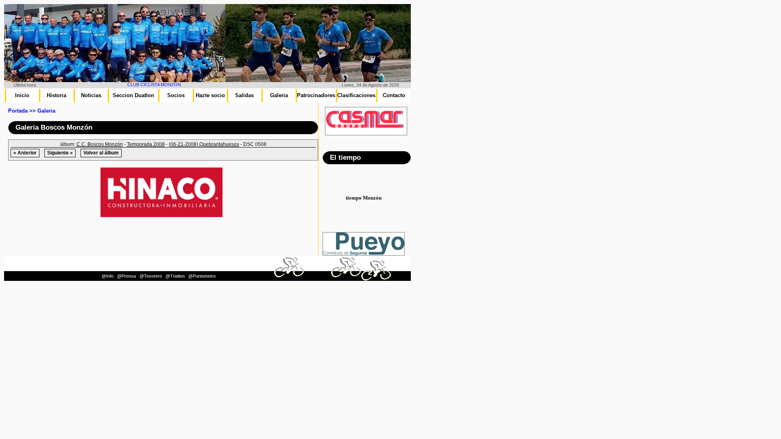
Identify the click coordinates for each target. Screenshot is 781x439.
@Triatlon (175, 276)
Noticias (91, 95)
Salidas (244, 95)
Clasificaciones (356, 95)
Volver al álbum (101, 153)
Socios (176, 95)
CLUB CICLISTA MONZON (145, 84)
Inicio (22, 95)
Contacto (394, 95)
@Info (107, 276)
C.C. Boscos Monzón (99, 144)
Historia (56, 95)
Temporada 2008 (146, 144)
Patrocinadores (316, 95)
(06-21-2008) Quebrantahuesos (204, 144)
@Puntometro (202, 276)
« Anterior (25, 153)
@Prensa (126, 276)
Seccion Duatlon (133, 95)
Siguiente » (60, 153)
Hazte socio (210, 95)
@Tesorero (151, 276)
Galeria (279, 95)
